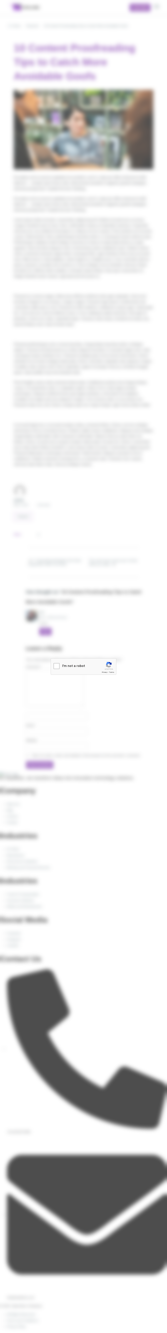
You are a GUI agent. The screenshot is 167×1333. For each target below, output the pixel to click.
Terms (111, 672)
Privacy (104, 672)
